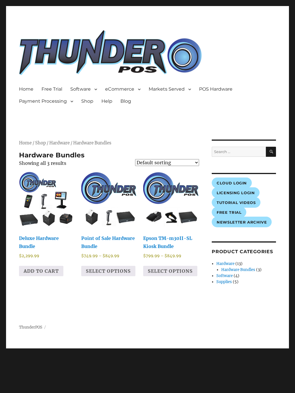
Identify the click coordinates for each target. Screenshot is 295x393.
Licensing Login (236, 192)
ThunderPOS (30, 327)
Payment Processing (43, 101)
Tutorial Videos (236, 202)
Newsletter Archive (242, 222)
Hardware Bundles (238, 269)
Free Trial (51, 89)
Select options (108, 271)
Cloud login (232, 183)
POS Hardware (215, 89)
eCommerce (119, 89)
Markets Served (167, 89)
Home (26, 89)
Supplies (224, 281)
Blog (125, 101)
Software (80, 89)
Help (106, 101)
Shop (87, 101)
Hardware (59, 143)
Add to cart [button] (41, 271)
